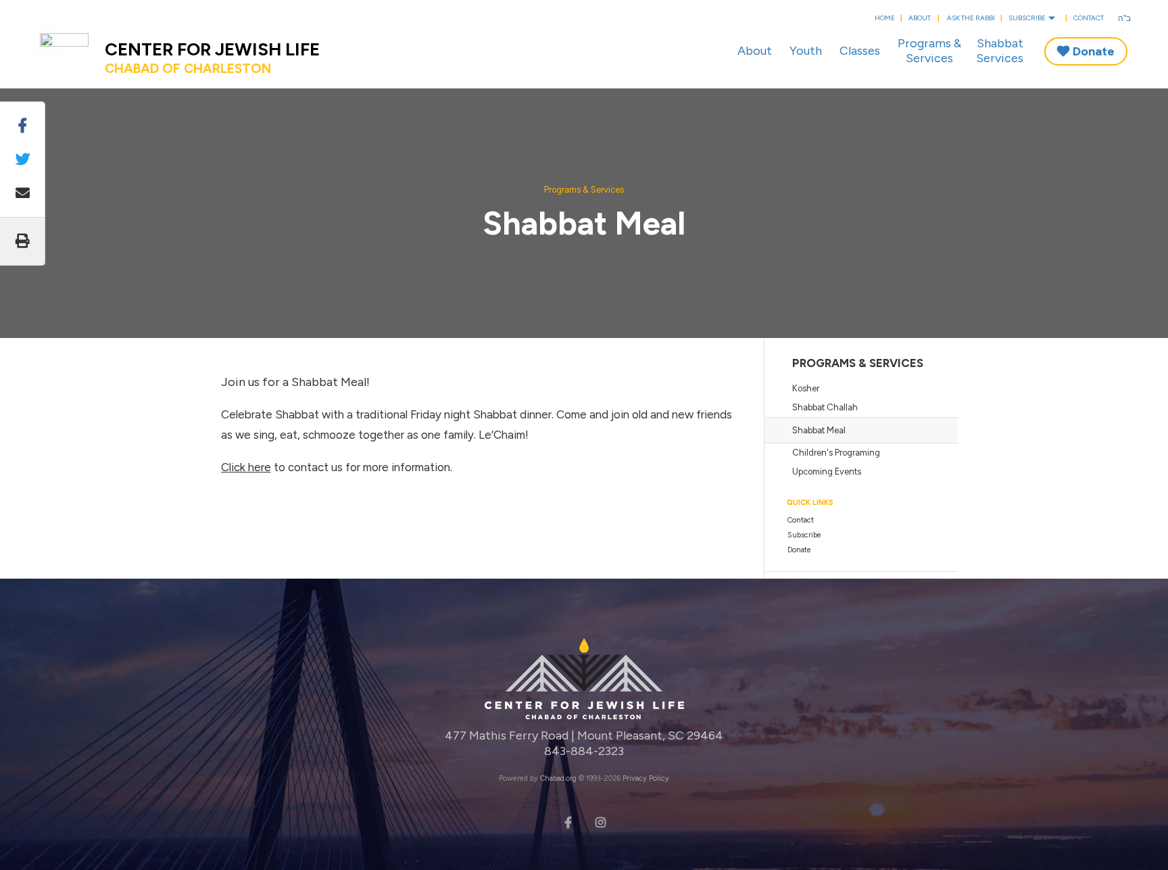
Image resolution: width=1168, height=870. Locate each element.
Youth (805, 50)
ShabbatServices (999, 51)
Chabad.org (558, 778)
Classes (860, 50)
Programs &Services (929, 51)
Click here (246, 467)
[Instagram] (600, 821)
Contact (1088, 18)
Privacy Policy (646, 778)
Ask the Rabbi (971, 18)
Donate (1094, 51)
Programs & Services (584, 190)
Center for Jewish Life (212, 57)
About (919, 18)
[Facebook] (568, 821)
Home (885, 18)
